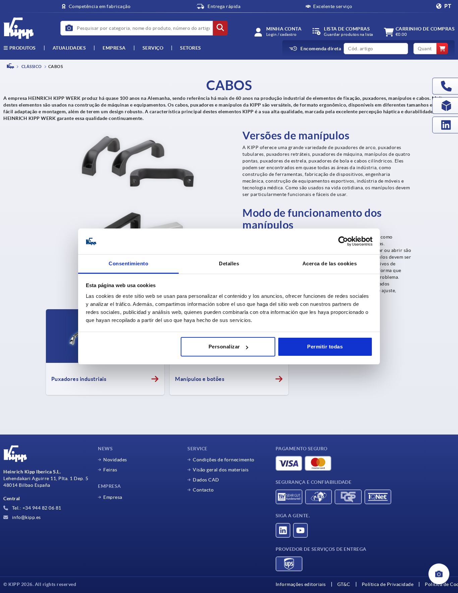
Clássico (31, 66)
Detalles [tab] (229, 263)
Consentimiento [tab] (128, 263)
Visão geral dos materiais (221, 469)
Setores (190, 48)
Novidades (115, 459)
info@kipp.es (26, 517)
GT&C (343, 584)
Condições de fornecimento (223, 459)
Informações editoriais (301, 584)
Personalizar (224, 346)
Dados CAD (206, 479)
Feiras (110, 469)
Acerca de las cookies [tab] (329, 263)
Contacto (203, 489)
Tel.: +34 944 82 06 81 (36, 508)
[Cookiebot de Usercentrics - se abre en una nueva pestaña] (343, 242)
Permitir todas (325, 346)
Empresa (114, 48)
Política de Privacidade (388, 584)
